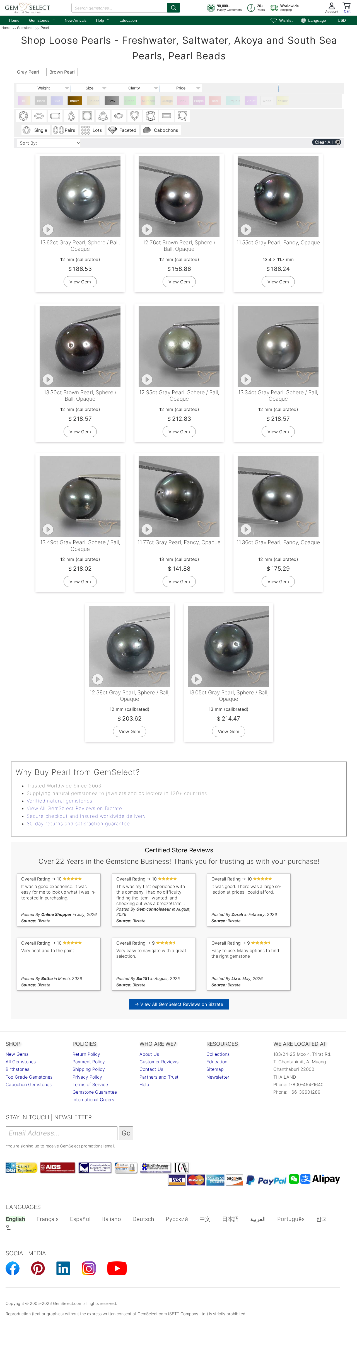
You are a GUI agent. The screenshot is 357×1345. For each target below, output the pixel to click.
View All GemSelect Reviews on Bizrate (74, 808)
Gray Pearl (112, 102)
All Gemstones (21, 1061)
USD (342, 20)
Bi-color (24, 102)
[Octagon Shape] (55, 116)
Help (103, 20)
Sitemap (215, 1069)
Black (41, 101)
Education (128, 20)
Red (215, 101)
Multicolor (148, 101)
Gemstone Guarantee (95, 1092)
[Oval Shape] (39, 116)
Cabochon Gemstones (29, 1084)
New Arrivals (75, 20)
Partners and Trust (158, 1077)
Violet (251, 101)
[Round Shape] (23, 116)
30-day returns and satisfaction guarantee (78, 823)
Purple (199, 101)
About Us (149, 1054)
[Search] (173, 8)
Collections (218, 1054)
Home (14, 20)
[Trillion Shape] (103, 116)
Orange (167, 101)
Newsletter (217, 1077)
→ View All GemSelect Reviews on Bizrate (179, 1004)
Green (129, 101)
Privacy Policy (87, 1077)
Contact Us (151, 1069)
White (266, 101)
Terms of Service (90, 1084)
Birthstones (17, 1069)
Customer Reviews (158, 1061)
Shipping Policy (89, 1069)
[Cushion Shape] (150, 116)
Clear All (324, 142)
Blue (57, 101)
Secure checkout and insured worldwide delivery (86, 816)
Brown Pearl (74, 102)
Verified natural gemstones (59, 801)
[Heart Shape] (134, 116)
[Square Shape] (87, 116)
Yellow (283, 101)
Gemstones (42, 20)
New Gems (17, 1054)
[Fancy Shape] (182, 116)
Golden (93, 101)
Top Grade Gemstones (29, 1077)
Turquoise (233, 101)
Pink (183, 101)
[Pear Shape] (71, 116)
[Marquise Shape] (119, 116)
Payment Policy (89, 1061)
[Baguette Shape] (166, 116)
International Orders (93, 1099)
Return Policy (86, 1054)
